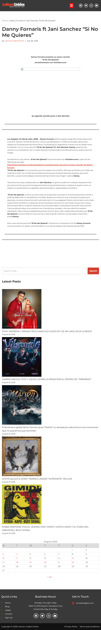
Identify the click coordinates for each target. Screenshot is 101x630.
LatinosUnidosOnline (14, 41)
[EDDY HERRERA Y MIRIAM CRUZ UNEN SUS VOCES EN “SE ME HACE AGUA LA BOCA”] (21, 309)
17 (3, 562)
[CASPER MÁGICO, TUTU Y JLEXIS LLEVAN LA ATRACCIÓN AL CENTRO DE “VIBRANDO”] (21, 357)
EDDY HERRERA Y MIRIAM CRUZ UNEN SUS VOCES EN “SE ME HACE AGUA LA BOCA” (47, 331)
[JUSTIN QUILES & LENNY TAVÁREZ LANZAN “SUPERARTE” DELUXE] (21, 456)
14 (59, 558)
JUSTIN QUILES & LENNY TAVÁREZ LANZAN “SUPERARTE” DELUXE (37, 479)
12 (30, 558)
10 (3, 558)
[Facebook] (81, 5)
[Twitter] (86, 5)
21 (59, 562)
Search (93, 271)
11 (17, 558)
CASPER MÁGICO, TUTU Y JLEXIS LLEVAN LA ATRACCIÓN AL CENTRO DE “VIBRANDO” (46, 379)
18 (17, 562)
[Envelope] (96, 5)
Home (5, 20)
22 (73, 562)
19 (30, 562)
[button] (71, 5)
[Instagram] (91, 5)
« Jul (49, 577)
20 (45, 562)
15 (73, 558)
